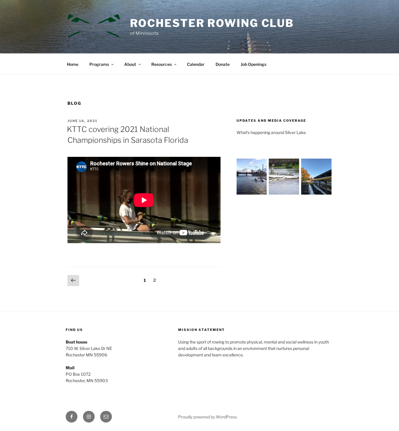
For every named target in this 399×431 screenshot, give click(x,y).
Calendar (195, 64)
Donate (223, 64)
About (130, 64)
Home (72, 64)
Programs (99, 64)
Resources (161, 64)
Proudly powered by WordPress (207, 416)
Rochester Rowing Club (212, 23)
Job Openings (253, 64)
